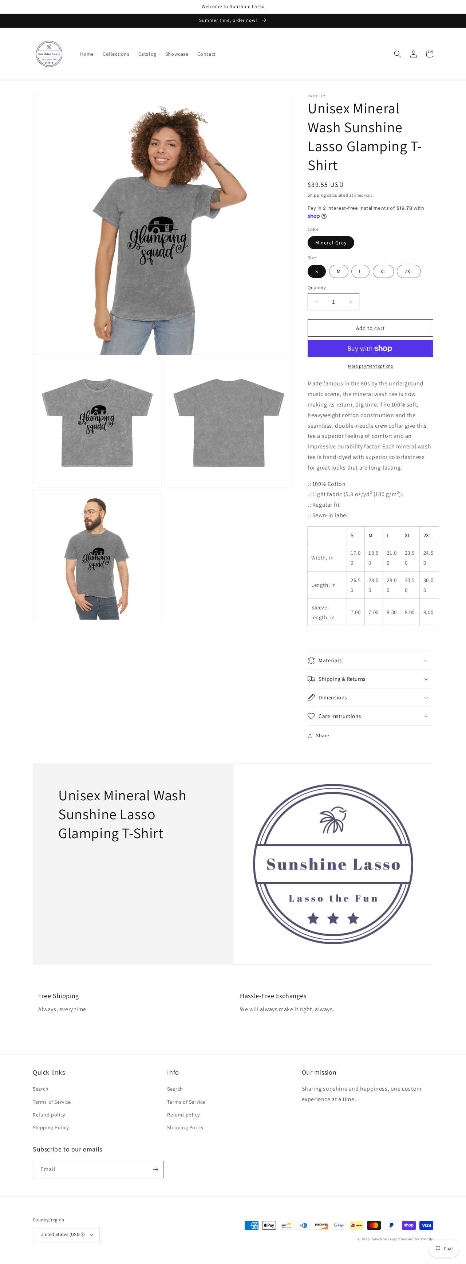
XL (383, 271)
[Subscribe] (155, 1169)
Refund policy (49, 1114)
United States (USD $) (62, 1234)
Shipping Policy (51, 1127)
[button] (398, 54)
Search (41, 1089)
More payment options (370, 366)
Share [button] (322, 735)
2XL (408, 271)
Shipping (317, 195)
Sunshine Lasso (385, 1239)
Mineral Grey (331, 242)
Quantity (317, 287)
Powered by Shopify (415, 1239)
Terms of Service (52, 1102)
